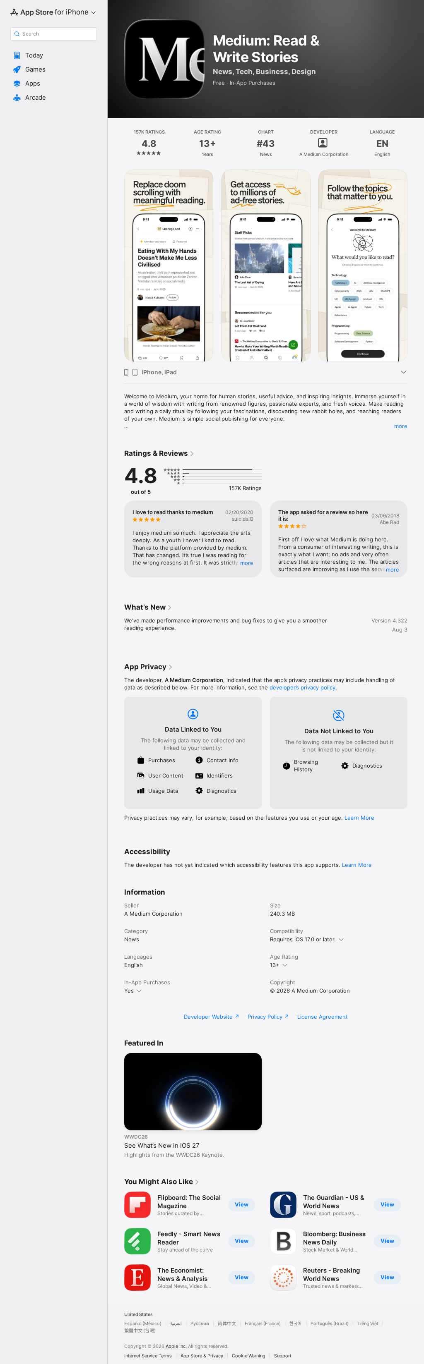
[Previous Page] (116, 143)
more (400, 426)
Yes (129, 990)
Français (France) (263, 1323)
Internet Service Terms (148, 1356)
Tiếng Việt (367, 1323)
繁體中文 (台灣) (140, 1330)
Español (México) (142, 1323)
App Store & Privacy (202, 1356)
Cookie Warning (248, 1356)
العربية (176, 1323)
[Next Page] (416, 143)
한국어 (295, 1323)
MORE (246, 563)
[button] (53, 55)
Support (283, 1356)
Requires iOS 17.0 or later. (303, 939)
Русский (199, 1323)
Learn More (359, 817)
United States (138, 1314)
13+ (274, 965)
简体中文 (227, 1323)
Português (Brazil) (330, 1323)
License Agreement (322, 1016)
